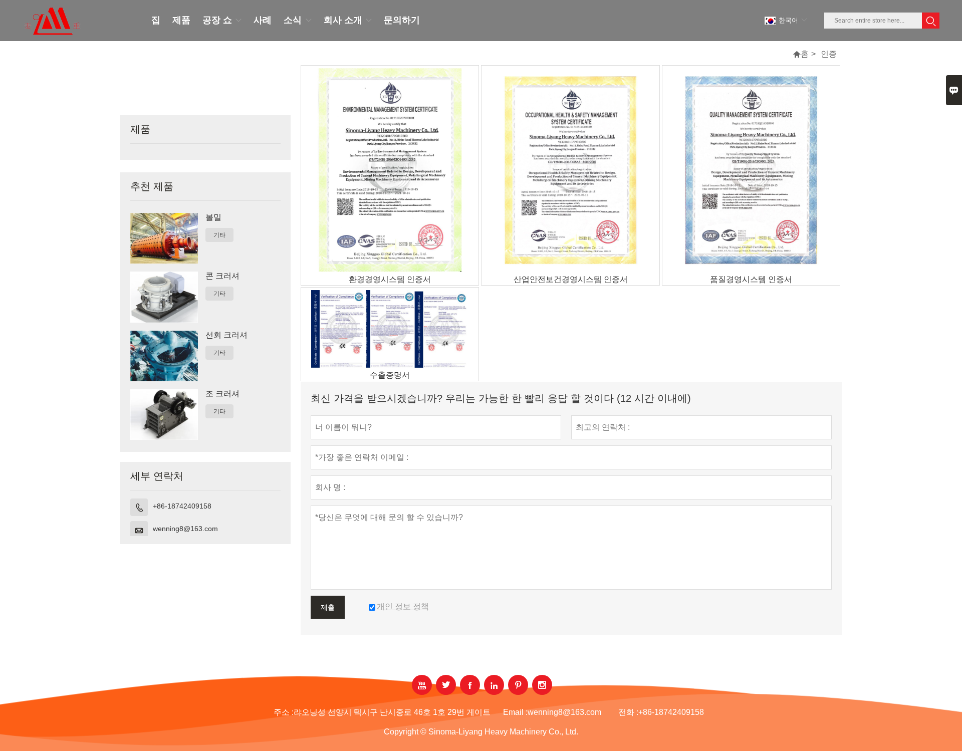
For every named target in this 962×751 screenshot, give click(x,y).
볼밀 (213, 217)
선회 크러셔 (226, 335)
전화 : (628, 712)
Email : (515, 712)
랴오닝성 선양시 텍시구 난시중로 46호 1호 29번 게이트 (392, 712)
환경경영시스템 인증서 (390, 279)
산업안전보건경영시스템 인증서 (571, 279)
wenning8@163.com (185, 529)
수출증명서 (390, 375)
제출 (328, 607)
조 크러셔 (222, 393)
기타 (219, 234)
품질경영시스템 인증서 (751, 279)
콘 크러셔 (222, 276)
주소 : (284, 712)
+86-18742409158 (182, 506)
